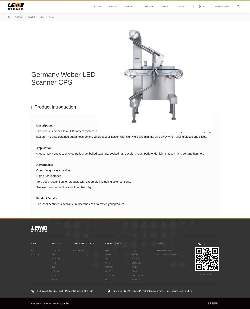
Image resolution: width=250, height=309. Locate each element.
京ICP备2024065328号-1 (58, 303)
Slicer (51, 17)
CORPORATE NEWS (164, 250)
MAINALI (135, 267)
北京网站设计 (213, 303)
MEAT (42, 17)
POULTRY (55, 259)
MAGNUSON (78, 250)
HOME (97, 6)
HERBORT (136, 279)
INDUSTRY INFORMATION (167, 254)
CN (203, 6)
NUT (53, 267)
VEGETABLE (56, 250)
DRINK (54, 279)
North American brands (83, 243)
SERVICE (35, 254)
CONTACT (181, 6)
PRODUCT (131, 6)
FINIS (107, 263)
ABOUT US (35, 250)
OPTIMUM (109, 275)
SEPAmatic (136, 263)
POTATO (55, 271)
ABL (106, 279)
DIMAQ (135, 271)
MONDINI (109, 267)
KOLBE (135, 254)
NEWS (164, 6)
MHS (134, 250)
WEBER (31, 17)
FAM (107, 250)
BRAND (149, 6)
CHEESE (55, 275)
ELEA (107, 259)
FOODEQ (109, 271)
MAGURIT (136, 259)
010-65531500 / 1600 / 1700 (50, 291)
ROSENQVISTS (138, 275)
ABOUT (113, 6)
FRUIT (54, 263)
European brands (113, 243)
